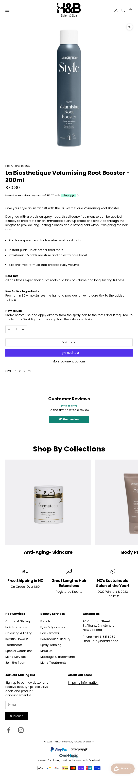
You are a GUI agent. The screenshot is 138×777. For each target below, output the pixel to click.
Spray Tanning (50, 645)
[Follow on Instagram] (21, 730)
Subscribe (16, 716)
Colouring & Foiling (18, 633)
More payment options (69, 361)
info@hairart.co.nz (105, 641)
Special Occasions (18, 651)
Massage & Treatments (57, 657)
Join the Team (15, 663)
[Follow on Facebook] (8, 730)
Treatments (14, 645)
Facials (45, 621)
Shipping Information (83, 683)
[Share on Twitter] (19, 371)
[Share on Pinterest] (24, 371)
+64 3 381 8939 (104, 637)
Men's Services (15, 657)
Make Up (46, 651)
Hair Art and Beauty (17, 166)
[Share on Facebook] (15, 371)
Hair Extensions (16, 627)
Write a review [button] (69, 419)
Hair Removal (50, 633)
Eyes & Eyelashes (52, 627)
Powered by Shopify (84, 741)
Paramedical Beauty (55, 639)
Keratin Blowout (16, 639)
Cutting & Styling (17, 621)
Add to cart (69, 342)
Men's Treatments (53, 663)
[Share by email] (29, 371)
